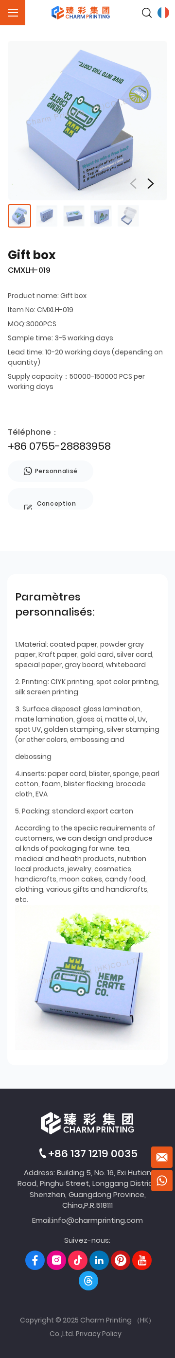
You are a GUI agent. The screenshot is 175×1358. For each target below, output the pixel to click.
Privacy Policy (99, 1334)
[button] (150, 184)
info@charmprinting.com (97, 1220)
